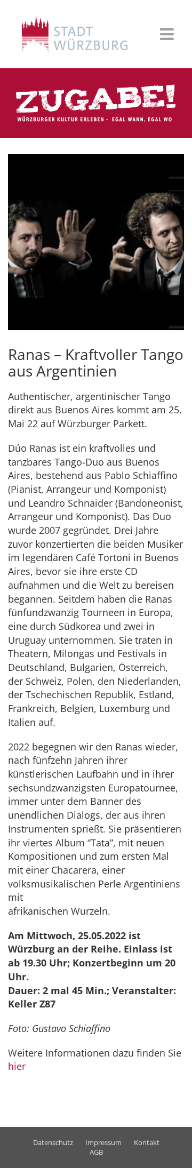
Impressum (103, 1142)
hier (17, 1066)
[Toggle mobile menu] (168, 34)
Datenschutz (53, 1142)
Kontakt (146, 1142)
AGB (96, 1152)
